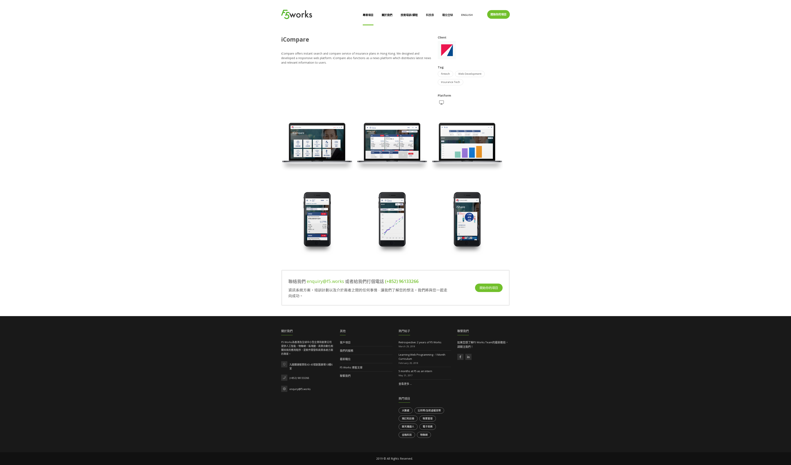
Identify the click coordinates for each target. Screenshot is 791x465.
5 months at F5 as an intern (415, 371)
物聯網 (424, 435)
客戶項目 (345, 342)
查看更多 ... (405, 384)
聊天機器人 (408, 426)
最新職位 (345, 359)
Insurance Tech (450, 82)
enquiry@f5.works (326, 281)
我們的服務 (346, 350)
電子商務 (428, 426)
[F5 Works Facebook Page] (460, 357)
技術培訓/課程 (409, 15)
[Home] (296, 14)
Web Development (469, 74)
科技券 (430, 15)
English (467, 15)
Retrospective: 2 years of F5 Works (420, 342)
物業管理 (428, 418)
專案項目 (368, 15)
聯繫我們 (345, 375)
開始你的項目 (498, 14)
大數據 (405, 410)
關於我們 (387, 15)
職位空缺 (447, 15)
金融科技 (407, 435)
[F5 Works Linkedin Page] (468, 357)
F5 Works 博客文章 (351, 367)
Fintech (445, 74)
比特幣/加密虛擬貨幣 (429, 410)
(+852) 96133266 (402, 281)
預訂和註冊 (408, 418)
